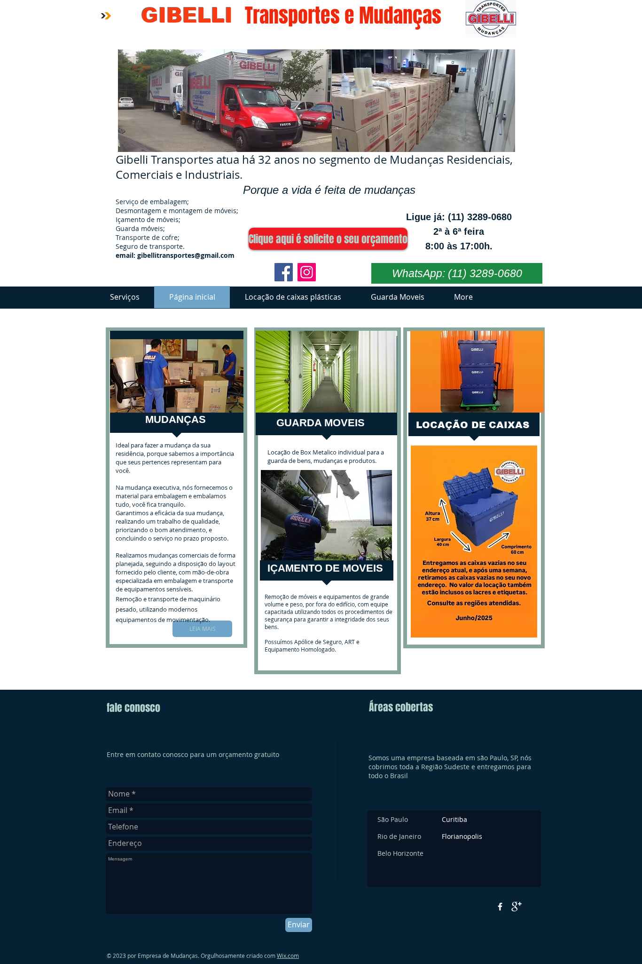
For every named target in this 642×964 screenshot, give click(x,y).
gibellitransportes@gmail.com (186, 255)
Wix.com (288, 955)
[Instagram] (307, 272)
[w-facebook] (500, 906)
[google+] (516, 906)
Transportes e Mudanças (343, 15)
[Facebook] (283, 272)
